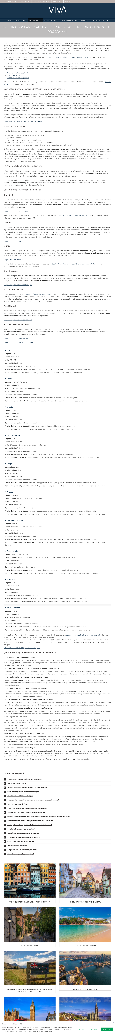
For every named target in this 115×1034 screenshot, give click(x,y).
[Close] (113, 1023)
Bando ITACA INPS (14, 75)
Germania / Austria (15, 520)
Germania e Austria (46, 294)
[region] (57, 1027)
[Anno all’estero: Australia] (85, 952)
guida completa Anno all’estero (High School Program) (67, 57)
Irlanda (10, 407)
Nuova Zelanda (13, 608)
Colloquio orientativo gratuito (18, 78)
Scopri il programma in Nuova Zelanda (18, 342)
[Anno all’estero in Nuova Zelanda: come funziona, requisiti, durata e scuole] (30, 952)
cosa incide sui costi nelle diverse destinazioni (83, 635)
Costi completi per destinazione (18, 73)
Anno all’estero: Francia (30, 946)
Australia (11, 579)
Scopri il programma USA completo (17, 211)
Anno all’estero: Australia (85, 989)
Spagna (29, 294)
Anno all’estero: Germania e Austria (85, 902)
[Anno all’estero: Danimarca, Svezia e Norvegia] (30, 865)
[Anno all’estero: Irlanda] (85, 998)
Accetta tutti (106, 1029)
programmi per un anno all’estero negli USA (73, 215)
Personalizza (82, 1029)
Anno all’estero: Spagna (85, 946)
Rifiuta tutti (94, 1029)
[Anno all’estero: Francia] (30, 908)
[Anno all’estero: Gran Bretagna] (30, 998)
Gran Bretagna (13, 435)
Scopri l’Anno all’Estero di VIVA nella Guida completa (23, 121)
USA (8, 350)
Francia (35, 294)
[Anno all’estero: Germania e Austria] (85, 865)
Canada (10, 379)
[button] (108, 20)
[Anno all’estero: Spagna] (85, 908)
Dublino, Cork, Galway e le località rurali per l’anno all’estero (74, 264)
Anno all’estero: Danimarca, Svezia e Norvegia (29, 902)
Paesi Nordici (12, 551)
